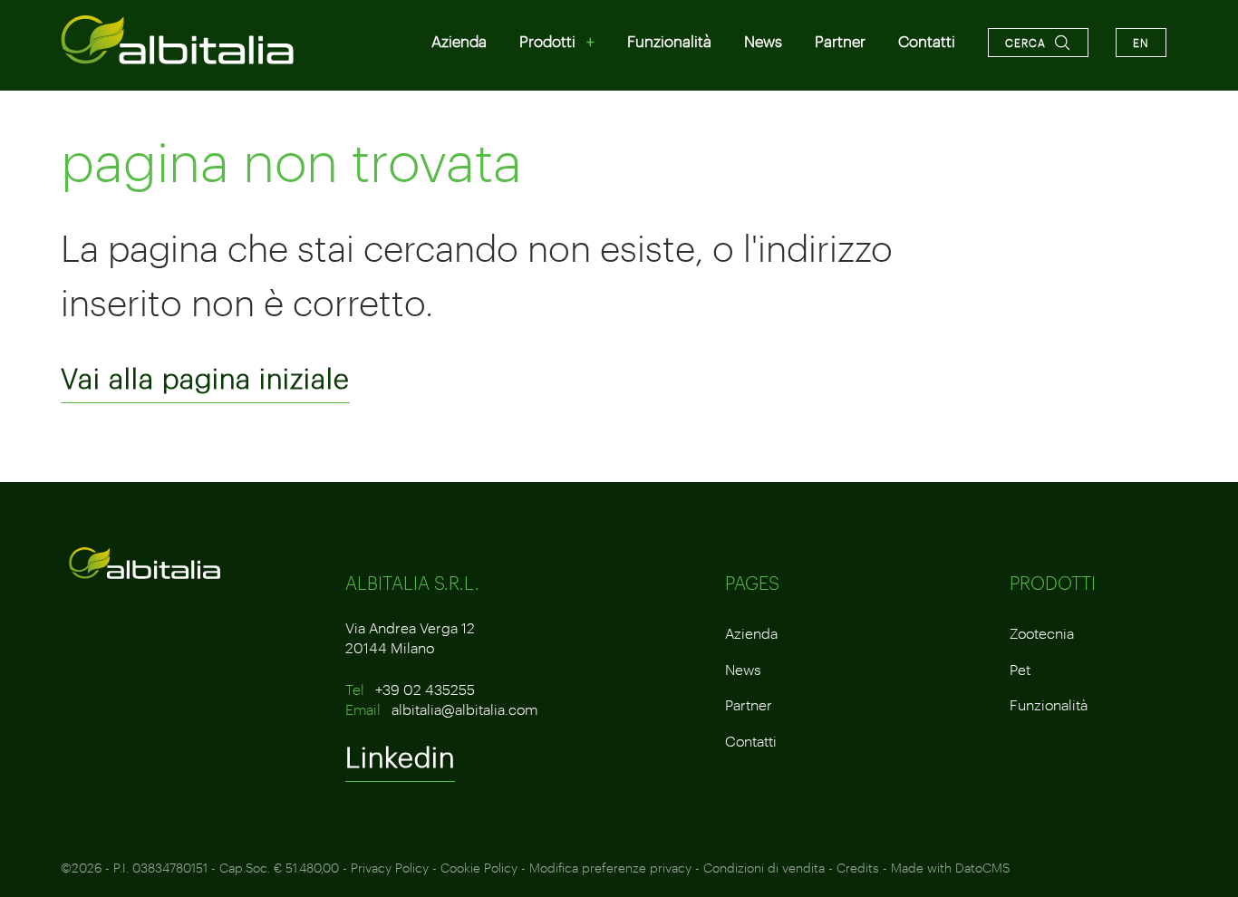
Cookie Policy (478, 867)
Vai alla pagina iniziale (205, 378)
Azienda (459, 41)
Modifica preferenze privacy (610, 867)
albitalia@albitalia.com (464, 709)
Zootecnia (1042, 632)
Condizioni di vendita (764, 867)
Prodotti (547, 41)
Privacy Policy (390, 867)
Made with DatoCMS (950, 867)
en (1141, 42)
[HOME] (178, 39)
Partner (840, 41)
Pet (1020, 669)
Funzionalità (669, 41)
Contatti (926, 41)
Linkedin (400, 757)
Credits (858, 867)
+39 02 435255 (425, 689)
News (763, 41)
